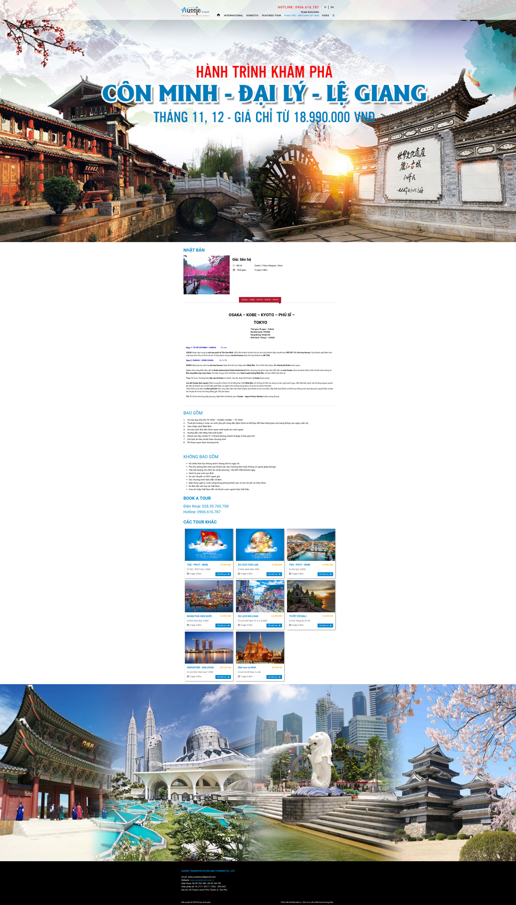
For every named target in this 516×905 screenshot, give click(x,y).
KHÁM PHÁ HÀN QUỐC (199, 616)
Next (512, 121)
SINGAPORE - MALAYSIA (200, 667)
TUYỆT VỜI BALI (298, 616)
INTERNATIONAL (233, 15)
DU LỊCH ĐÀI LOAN (248, 616)
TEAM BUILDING (310, 12)
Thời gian (241, 270)
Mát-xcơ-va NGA (247, 667)
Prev (3, 121)
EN (332, 7)
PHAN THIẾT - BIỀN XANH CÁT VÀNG (301, 15)
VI (325, 7)
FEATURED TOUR (271, 15)
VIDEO (325, 15)
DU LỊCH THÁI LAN (248, 564)
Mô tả (239, 265)
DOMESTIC (252, 15)
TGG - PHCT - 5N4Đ (299, 564)
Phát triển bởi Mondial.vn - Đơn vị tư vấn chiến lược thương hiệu (307, 902)
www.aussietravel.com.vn (202, 880)
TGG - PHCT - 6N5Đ (197, 564)
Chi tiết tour (222, 574)
